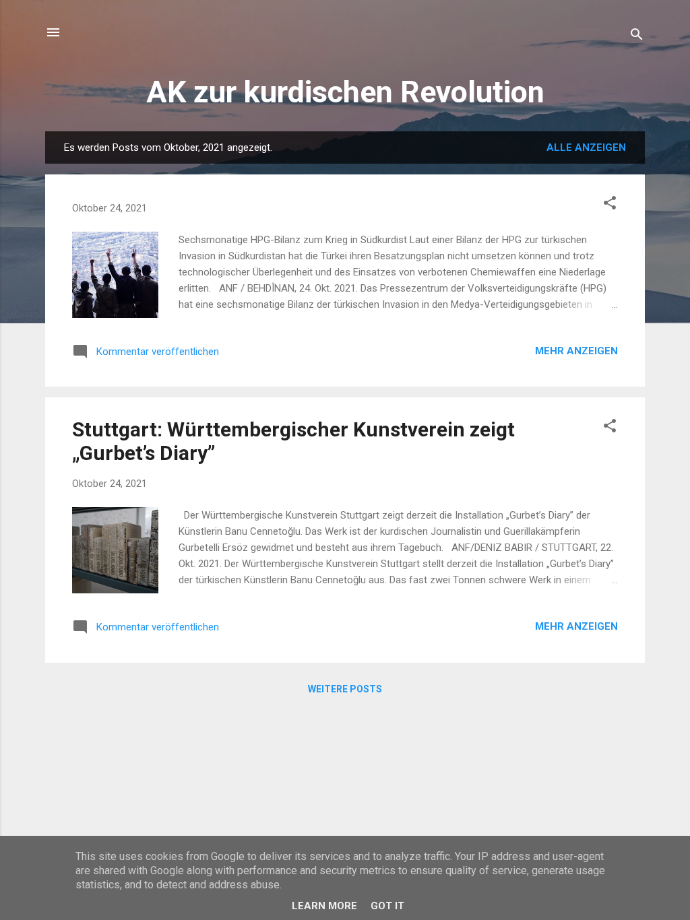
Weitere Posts (345, 689)
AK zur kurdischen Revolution (345, 92)
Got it (387, 906)
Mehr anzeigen (576, 351)
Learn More (324, 906)
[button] (610, 205)
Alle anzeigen (586, 147)
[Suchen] (637, 36)
